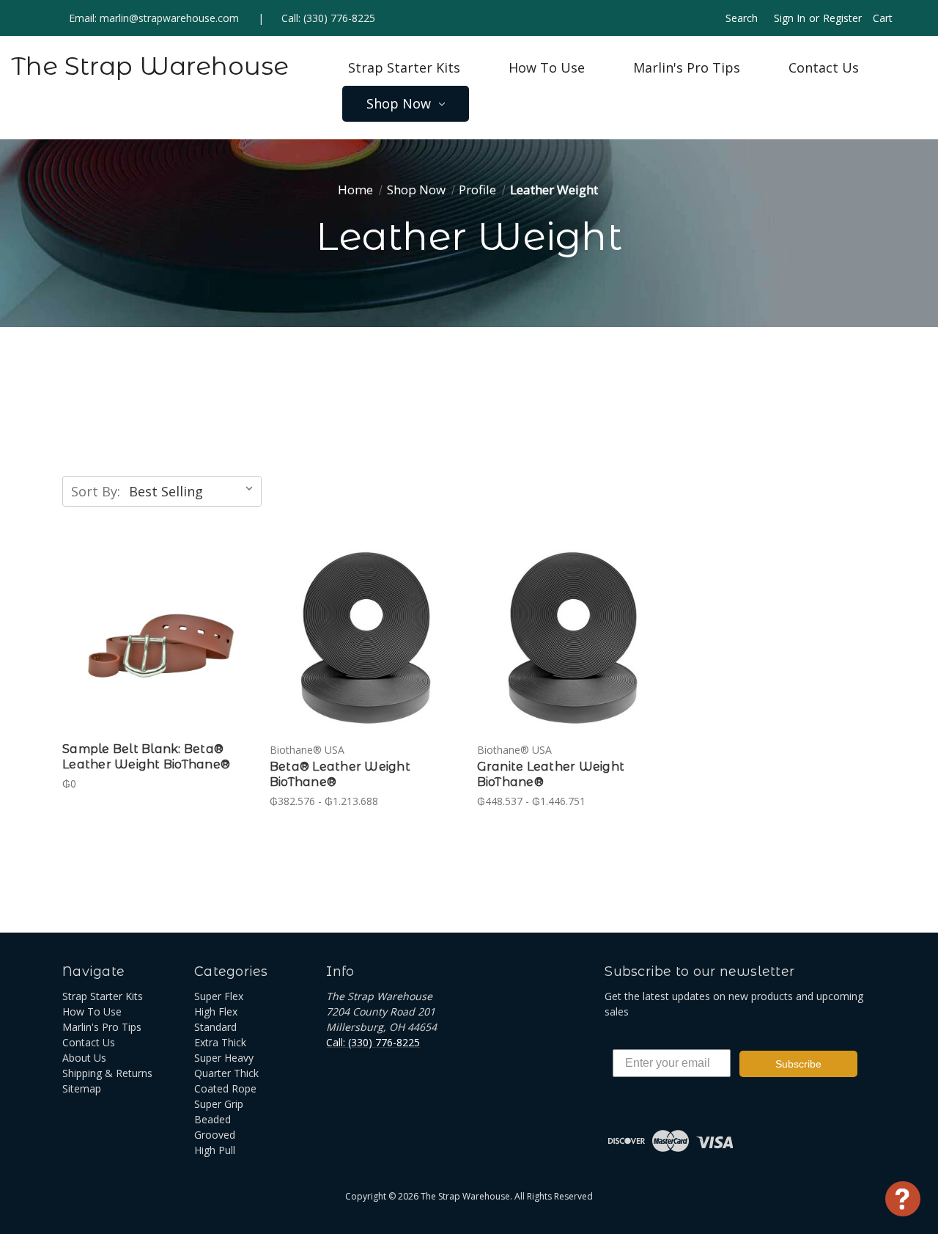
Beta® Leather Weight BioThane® (340, 774)
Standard (215, 1027)
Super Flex (218, 996)
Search (741, 18)
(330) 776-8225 (339, 18)
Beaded (212, 1119)
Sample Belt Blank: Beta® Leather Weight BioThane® (146, 756)
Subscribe (798, 1064)
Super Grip (218, 1104)
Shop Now (398, 103)
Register (842, 18)
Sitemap (81, 1088)
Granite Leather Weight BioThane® (551, 774)
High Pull (214, 1150)
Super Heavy (224, 1058)
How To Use (547, 67)
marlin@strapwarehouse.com (169, 18)
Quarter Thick (226, 1073)
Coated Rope (225, 1088)
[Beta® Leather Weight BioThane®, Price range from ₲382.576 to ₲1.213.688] (365, 638)
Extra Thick (220, 1042)
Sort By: (95, 491)
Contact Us (824, 67)
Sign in (789, 18)
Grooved (214, 1135)
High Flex (215, 1011)
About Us (84, 1058)
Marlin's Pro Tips (686, 67)
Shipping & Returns (107, 1073)
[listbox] (194, 491)
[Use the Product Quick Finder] (902, 1198)
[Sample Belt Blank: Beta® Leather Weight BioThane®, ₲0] (158, 638)
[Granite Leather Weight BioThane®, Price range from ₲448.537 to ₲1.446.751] (573, 638)
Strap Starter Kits (404, 67)
